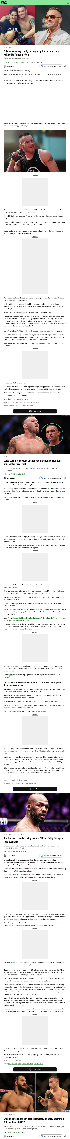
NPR (61, 1011)
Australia (11, 406)
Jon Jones (15, 1064)
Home (6, 47)
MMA (10, 47)
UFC (20, 406)
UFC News (21, 834)
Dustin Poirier (16, 783)
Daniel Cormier (18, 962)
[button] (65, 66)
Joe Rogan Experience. (39, 711)
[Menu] (68, 3)
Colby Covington (27, 406)
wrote (44, 593)
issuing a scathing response (43, 331)
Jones (17, 869)
